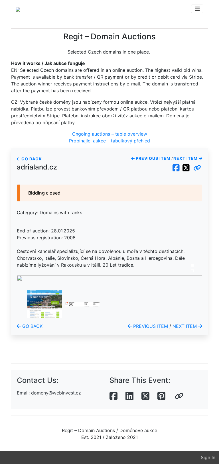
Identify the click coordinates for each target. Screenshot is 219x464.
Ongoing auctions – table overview (109, 134)
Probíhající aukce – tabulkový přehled (109, 141)
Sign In (208, 457)
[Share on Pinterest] (161, 396)
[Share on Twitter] (145, 396)
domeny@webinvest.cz (56, 393)
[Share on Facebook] (113, 396)
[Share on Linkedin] (129, 396)
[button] (197, 168)
